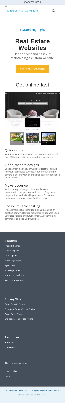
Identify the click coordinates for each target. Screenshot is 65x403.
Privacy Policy (11, 371)
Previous (11, 118)
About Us (9, 342)
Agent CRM (10, 265)
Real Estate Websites (14, 280)
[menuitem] (52, 11)
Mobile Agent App (13, 260)
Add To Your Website (14, 275)
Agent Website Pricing (15, 304)
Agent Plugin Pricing (14, 314)
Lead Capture (11, 255)
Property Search (12, 245)
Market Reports (12, 250)
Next (53, 118)
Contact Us (10, 347)
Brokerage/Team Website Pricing (20, 309)
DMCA (7, 376)
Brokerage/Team (12, 270)
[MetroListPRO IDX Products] (27, 11)
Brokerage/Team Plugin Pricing (19, 318)
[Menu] (58, 10)
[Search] (52, 11)
